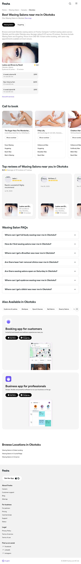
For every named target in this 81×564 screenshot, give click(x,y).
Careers (4, 489)
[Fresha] (6, 3)
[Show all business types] (77, 309)
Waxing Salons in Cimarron (11, 457)
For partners (6, 508)
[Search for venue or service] (70, 3)
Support (4, 518)
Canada (24, 10)
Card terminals (7, 515)
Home (4, 10)
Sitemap (4, 499)
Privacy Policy (6, 531)
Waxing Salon (14, 10)
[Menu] (76, 3)
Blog (3, 496)
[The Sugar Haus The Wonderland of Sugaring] (17, 134)
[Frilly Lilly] (50, 134)
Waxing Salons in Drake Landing (12, 450)
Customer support (8, 492)
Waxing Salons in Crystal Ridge (12, 453)
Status (4, 521)
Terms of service (7, 534)
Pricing (4, 511)
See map (28, 18)
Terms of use (6, 537)
